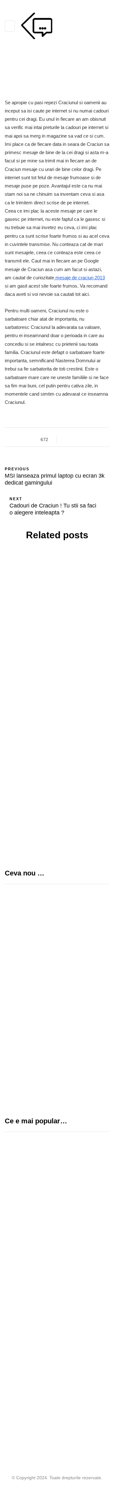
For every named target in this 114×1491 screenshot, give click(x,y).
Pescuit (16, 1310)
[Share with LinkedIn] (83, 439)
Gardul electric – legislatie (52, 1285)
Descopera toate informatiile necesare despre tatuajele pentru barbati (57, 661)
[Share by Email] (99, 439)
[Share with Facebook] (67, 439)
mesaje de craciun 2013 (79, 277)
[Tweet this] (75, 439)
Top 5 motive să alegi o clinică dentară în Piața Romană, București (78, 1034)
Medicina (27, 1186)
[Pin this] (91, 439)
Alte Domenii (32, 598)
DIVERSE (63, 598)
